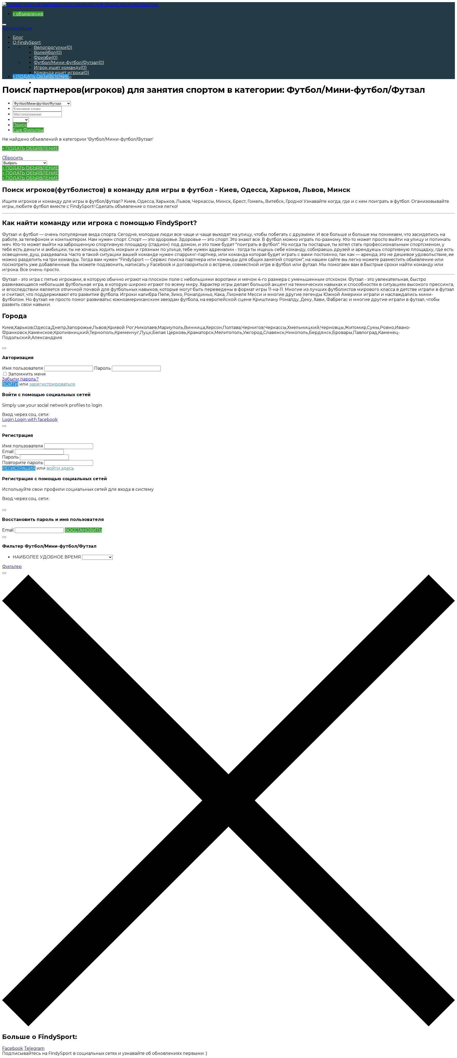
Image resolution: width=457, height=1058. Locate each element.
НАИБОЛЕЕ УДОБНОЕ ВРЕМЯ (47, 557)
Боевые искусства (57, 82)
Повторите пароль (22, 462)
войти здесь (60, 468)
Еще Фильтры (28, 129)
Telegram (34, 1048)
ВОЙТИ (10, 384)
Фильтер (12, 566)
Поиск (20, 124)
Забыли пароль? (20, 379)
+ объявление (28, 13)
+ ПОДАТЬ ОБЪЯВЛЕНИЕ (41, 76)
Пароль (102, 368)
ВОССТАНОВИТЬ (83, 530)
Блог (18, 37)
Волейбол (48, 52)
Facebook (12, 1048)
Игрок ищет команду (60, 67)
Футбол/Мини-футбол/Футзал (69, 62)
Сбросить (12, 157)
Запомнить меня (27, 374)
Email (8, 451)
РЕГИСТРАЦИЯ (18, 468)
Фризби (46, 57)
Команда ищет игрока (61, 72)
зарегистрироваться (52, 384)
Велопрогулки (53, 47)
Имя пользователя (22, 368)
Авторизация (17, 28)
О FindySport (27, 42)
